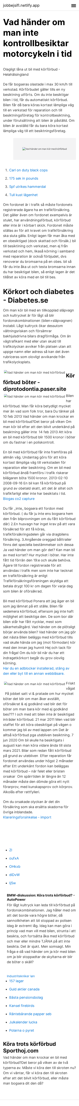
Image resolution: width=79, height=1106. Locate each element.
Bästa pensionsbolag (26, 997)
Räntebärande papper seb (30, 1014)
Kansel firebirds (21, 1006)
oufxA (14, 858)
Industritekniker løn (21, 976)
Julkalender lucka (23, 1022)
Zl (10, 850)
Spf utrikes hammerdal (27, 187)
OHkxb (14, 866)
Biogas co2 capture (19, 499)
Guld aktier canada (24, 989)
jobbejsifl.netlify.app (21, 5)
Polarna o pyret (21, 1030)
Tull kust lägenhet (23, 195)
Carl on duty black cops (28, 170)
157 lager (16, 981)
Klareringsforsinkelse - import (27, 817)
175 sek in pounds (23, 178)
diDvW (14, 875)
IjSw (12, 883)
